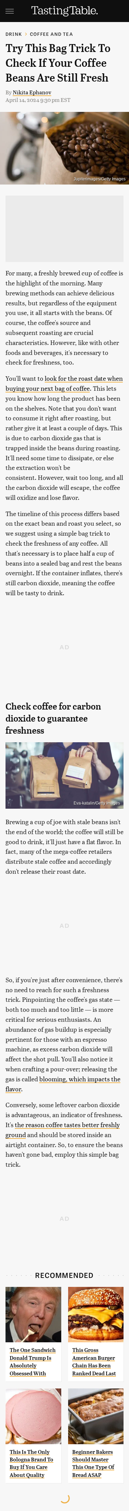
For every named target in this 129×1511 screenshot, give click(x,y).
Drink (14, 34)
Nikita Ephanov (32, 92)
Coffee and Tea (51, 34)
